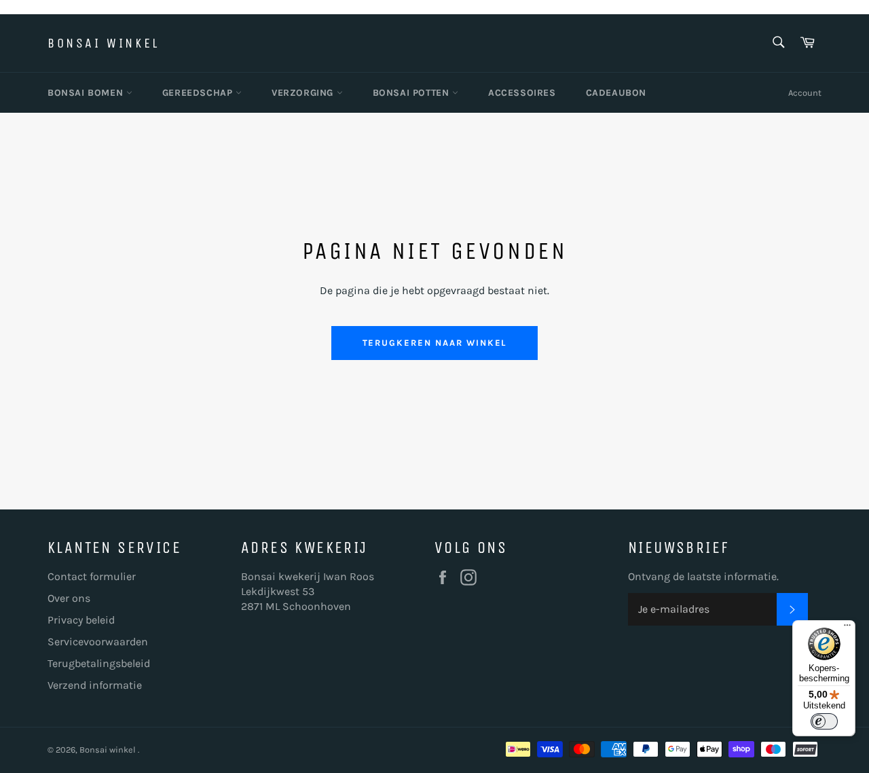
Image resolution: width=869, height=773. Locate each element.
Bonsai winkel (104, 43)
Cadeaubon (616, 92)
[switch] (824, 721)
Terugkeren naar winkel (435, 343)
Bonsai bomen (87, 92)
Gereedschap (199, 92)
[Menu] (847, 628)
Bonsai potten (412, 92)
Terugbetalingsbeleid (99, 663)
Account (804, 93)
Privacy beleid (81, 619)
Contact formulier (92, 576)
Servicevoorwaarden (98, 641)
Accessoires (522, 92)
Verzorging (304, 92)
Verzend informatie (95, 685)
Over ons (69, 598)
